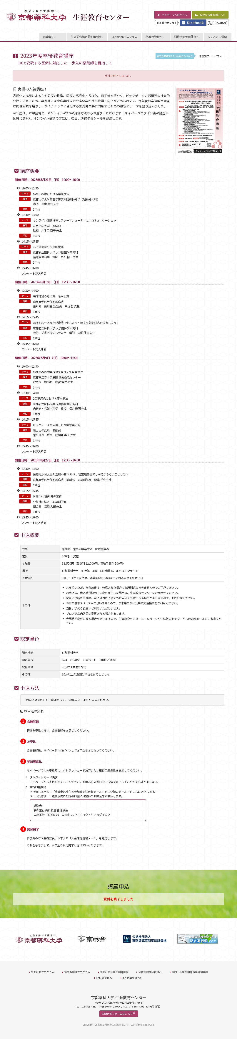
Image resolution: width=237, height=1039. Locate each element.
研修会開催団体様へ (186, 37)
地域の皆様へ (104, 978)
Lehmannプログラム (124, 37)
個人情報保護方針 (132, 978)
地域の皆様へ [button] (154, 37)
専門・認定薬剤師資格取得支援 (190, 972)
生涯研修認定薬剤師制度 (114, 972)
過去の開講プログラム (77, 972)
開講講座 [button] (48, 37)
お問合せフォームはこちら (117, 1013)
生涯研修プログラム (42, 972)
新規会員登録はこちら (213, 15)
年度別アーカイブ (209, 56)
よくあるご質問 (217, 37)
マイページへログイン (175, 15)
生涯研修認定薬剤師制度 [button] (86, 37)
